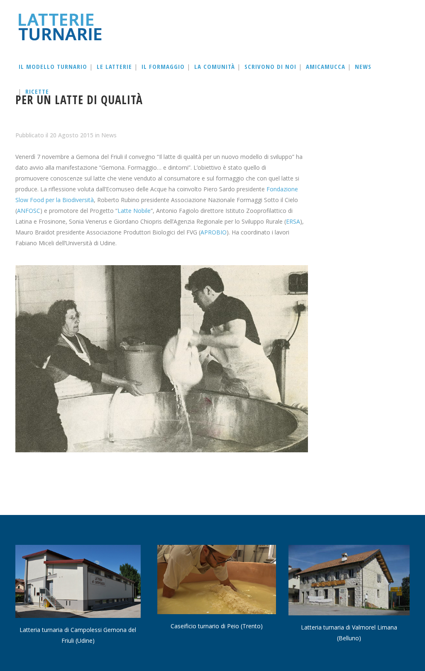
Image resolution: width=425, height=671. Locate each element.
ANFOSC (28, 211)
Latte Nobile (134, 211)
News (109, 135)
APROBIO (213, 232)
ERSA (293, 221)
